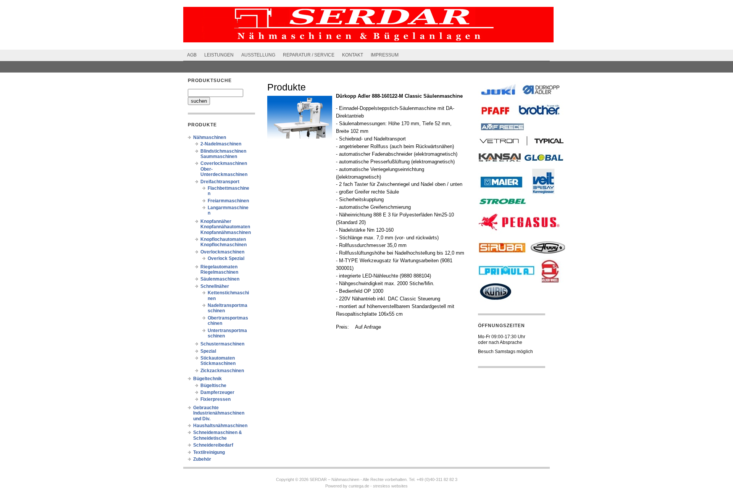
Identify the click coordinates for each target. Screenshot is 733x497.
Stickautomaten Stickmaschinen (218, 360)
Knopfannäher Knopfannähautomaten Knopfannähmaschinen (225, 227)
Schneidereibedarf (213, 445)
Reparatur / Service (308, 55)
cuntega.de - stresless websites (378, 486)
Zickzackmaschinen (222, 370)
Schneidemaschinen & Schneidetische (217, 435)
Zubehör (202, 459)
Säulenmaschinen (219, 279)
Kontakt (352, 55)
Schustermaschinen (222, 344)
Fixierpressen (215, 399)
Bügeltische (213, 385)
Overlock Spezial (226, 258)
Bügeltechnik (207, 378)
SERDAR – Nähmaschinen (334, 479)
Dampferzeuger (217, 392)
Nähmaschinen (209, 137)
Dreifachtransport (219, 181)
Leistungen (219, 55)
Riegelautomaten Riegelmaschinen (219, 269)
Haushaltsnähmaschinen (220, 425)
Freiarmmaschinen (228, 200)
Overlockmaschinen (222, 252)
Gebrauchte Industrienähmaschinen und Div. (218, 413)
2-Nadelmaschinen (220, 144)
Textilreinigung (209, 452)
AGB (192, 55)
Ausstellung (258, 55)
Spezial (208, 351)
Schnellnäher (214, 286)
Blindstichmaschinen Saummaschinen (223, 153)
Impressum (385, 55)
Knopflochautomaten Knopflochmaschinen (223, 242)
